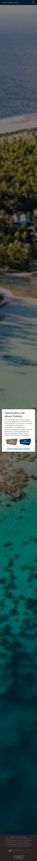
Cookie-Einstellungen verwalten (18, 448)
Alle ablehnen (12, 441)
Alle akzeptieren (25, 441)
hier (27, 435)
